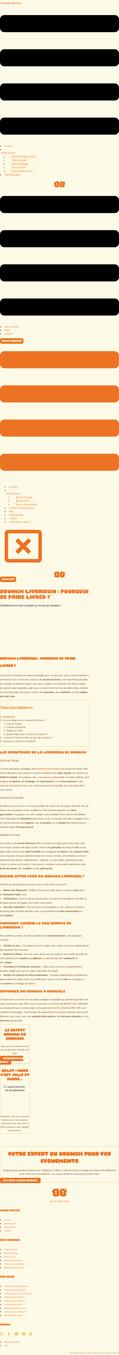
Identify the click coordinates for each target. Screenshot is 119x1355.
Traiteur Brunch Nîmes (14, 1297)
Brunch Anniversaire (13, 1260)
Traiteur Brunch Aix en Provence (18, 1294)
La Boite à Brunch (11, 3)
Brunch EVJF (18, 167)
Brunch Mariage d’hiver (14, 1268)
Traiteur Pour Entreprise (21, 508)
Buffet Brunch (8, 152)
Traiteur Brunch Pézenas (15, 1308)
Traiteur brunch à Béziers (15, 1312)
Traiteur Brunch (11, 1249)
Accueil (8, 146)
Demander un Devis (19, 522)
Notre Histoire (11, 326)
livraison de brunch (49, 768)
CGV (6, 1346)
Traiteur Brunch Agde (13, 1315)
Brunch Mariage (11, 1253)
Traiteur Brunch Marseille (15, 1290)
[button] (59, 75)
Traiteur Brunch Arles (13, 1304)
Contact (8, 333)
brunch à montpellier (63, 1008)
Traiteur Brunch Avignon (14, 1301)
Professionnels (12, 174)
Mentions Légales (12, 1342)
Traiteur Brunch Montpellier (16, 1286)
